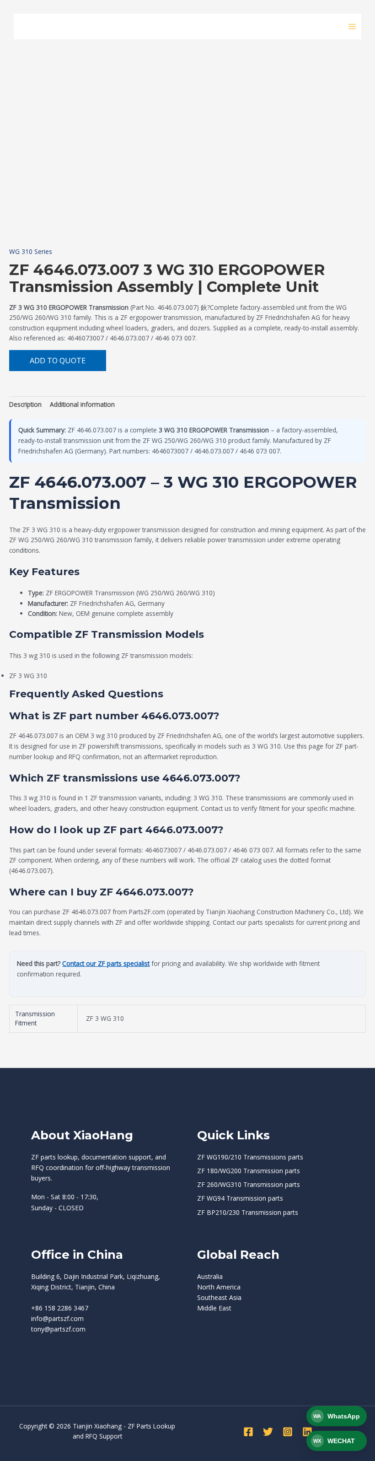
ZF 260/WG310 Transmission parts (248, 1184)
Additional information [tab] (82, 404)
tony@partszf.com (58, 1329)
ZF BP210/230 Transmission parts (247, 1212)
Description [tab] (25, 404)
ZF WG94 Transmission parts (240, 1198)
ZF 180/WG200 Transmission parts (248, 1170)
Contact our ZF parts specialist (106, 963)
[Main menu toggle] (352, 26)
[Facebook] (248, 1432)
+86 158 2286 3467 (59, 1308)
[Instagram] (288, 1432)
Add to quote (58, 360)
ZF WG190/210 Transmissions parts (250, 1157)
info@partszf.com (57, 1318)
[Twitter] (268, 1432)
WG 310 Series (30, 251)
